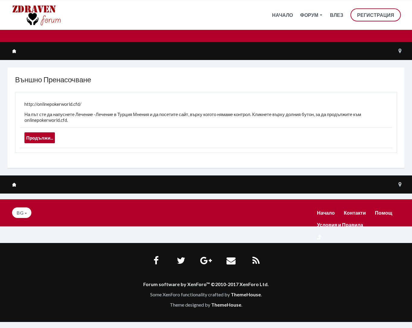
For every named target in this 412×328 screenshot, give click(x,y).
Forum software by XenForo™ (206, 284)
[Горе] (396, 295)
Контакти (355, 213)
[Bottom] (396, 312)
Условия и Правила (340, 225)
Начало (282, 15)
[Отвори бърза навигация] (399, 51)
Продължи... (39, 137)
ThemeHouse (246, 294)
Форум (309, 15)
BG (20, 213)
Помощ (383, 213)
